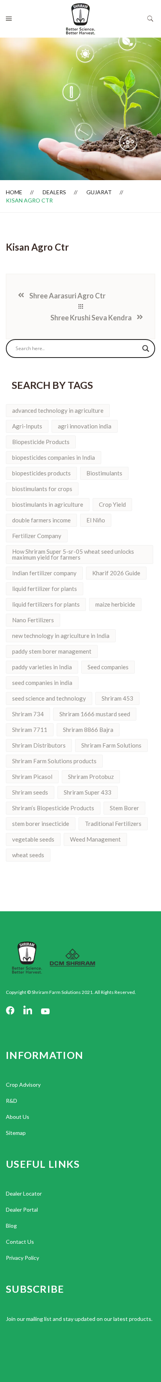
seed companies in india (42, 682)
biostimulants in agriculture (47, 504)
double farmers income (41, 520)
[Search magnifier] (145, 348)
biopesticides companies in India (53, 457)
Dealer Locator (24, 1193)
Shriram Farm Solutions (111, 745)
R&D (11, 1100)
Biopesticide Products (41, 441)
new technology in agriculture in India (60, 635)
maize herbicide (115, 604)
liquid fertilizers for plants (46, 604)
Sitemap (16, 1132)
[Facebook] (10, 1011)
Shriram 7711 (29, 729)
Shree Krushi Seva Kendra (91, 317)
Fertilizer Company (36, 535)
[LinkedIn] (27, 1011)
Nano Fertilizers (33, 619)
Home (14, 192)
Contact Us (20, 1241)
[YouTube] (45, 1011)
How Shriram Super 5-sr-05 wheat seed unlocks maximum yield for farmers (73, 554)
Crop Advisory (23, 1084)
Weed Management (95, 839)
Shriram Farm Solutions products (54, 760)
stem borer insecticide (40, 823)
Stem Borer (124, 807)
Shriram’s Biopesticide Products (53, 807)
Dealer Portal (22, 1209)
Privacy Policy (22, 1257)
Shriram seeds (30, 792)
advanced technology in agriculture (58, 410)
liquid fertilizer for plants (44, 588)
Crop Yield (112, 504)
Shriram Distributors (39, 745)
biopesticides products (41, 473)
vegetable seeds (33, 839)
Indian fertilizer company (44, 572)
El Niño (95, 520)
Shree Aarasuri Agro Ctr (67, 295)
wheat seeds (28, 854)
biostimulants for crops (42, 488)
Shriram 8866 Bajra (88, 729)
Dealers (54, 192)
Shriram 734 (28, 713)
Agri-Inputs (27, 426)
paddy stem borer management (51, 651)
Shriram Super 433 (87, 792)
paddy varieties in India (42, 666)
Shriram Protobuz (91, 776)
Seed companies (108, 666)
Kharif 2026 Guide (116, 572)
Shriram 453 (117, 698)
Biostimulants (104, 473)
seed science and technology (49, 698)
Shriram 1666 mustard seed (94, 713)
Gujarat (99, 192)
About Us (17, 1116)
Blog (11, 1225)
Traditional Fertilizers (113, 823)
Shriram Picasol (32, 776)
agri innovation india (84, 426)
